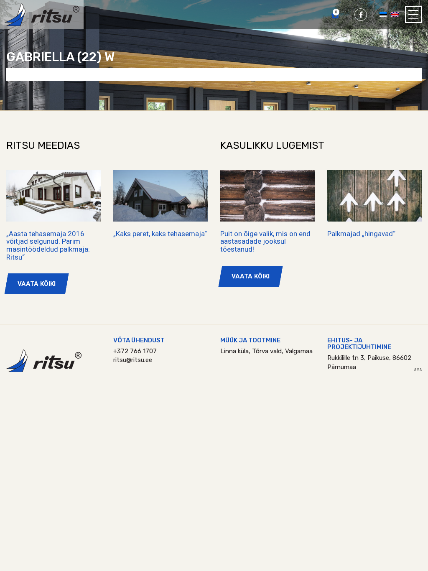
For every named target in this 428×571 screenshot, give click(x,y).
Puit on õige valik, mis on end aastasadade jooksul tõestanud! (265, 241)
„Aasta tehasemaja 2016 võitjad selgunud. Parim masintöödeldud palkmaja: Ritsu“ (48, 245)
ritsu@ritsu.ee (132, 360)
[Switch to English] (395, 14)
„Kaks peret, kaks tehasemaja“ (160, 233)
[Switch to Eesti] (383, 14)
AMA (418, 370)
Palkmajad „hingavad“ (361, 233)
